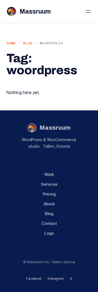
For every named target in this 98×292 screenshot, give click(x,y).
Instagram (56, 278)
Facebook (34, 278)
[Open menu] (88, 11)
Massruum (35, 11)
